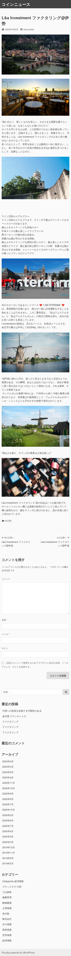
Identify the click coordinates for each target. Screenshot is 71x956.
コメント (6, 578)
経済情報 (7, 940)
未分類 (5, 913)
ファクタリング (10, 721)
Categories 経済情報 (13, 881)
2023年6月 (8, 772)
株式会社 (7, 918)
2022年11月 (8, 782)
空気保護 (7, 935)
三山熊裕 (7, 892)
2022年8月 (8, 799)
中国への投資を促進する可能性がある (22, 710)
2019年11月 (8, 852)
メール (6, 634)
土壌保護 (7, 908)
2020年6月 (8, 831)
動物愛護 (7, 902)
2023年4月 (8, 777)
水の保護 (7, 924)
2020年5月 (8, 836)
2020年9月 (8, 815)
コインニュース (16, 4)
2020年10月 (8, 809)
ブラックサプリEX (11, 886)
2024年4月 (8, 761)
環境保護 (7, 929)
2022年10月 (8, 788)
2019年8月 (8, 858)
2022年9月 (8, 793)
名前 (4, 619)
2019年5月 (8, 863)
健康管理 (7, 897)
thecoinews (28, 29)
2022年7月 (8, 804)
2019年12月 (8, 847)
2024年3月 (8, 766)
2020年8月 (8, 820)
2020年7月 (8, 826)
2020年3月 (8, 842)
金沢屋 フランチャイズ (14, 716)
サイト (5, 648)
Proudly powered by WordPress (18, 952)
